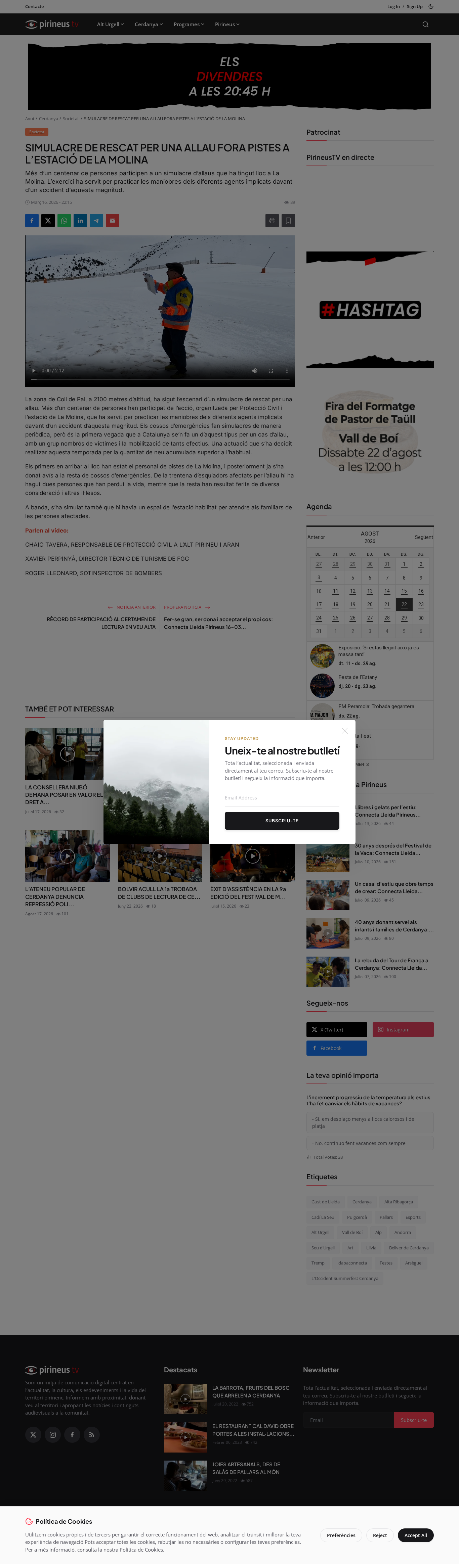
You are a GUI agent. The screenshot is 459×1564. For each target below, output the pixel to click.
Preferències (341, 1535)
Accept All (416, 1535)
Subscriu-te (282, 820)
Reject (380, 1535)
